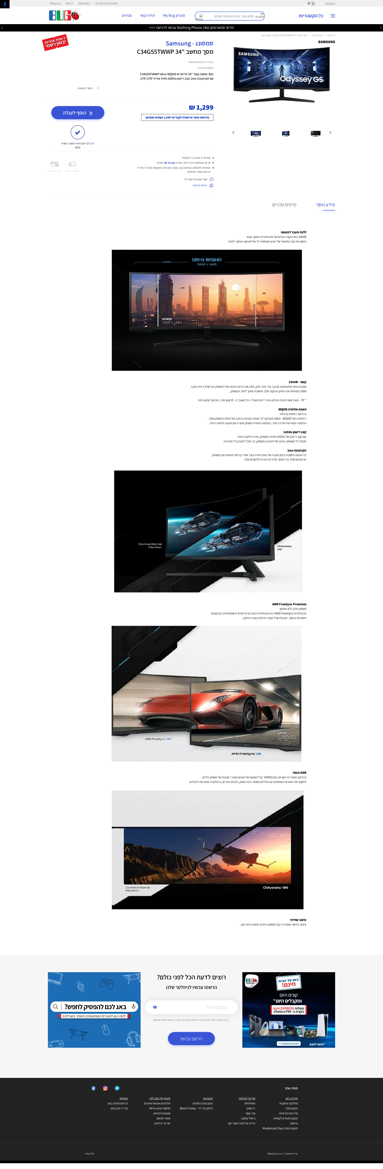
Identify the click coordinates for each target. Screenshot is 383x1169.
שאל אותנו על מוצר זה (196, 179)
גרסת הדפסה (200, 185)
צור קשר (250, 1113)
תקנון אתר (291, 1108)
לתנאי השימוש (160, 1020)
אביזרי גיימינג (162, 1123)
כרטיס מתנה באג (118, 1103)
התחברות (330, 3)
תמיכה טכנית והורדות (106, 3)
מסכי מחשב (317, 35)
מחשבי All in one (159, 1108)
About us (55, 3)
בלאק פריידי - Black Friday (196, 1108)
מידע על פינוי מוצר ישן (241, 1123)
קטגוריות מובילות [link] (159, 1098)
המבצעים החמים (203, 1103)
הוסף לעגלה (75, 112)
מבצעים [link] (208, 1098)
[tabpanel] (281, 85)
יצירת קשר (147, 15)
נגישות (294, 1123)
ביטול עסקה (84, 3)
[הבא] (233, 132)
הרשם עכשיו (191, 1038)
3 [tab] (285, 123)
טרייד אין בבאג (119, 1108)
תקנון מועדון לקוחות (285, 1118)
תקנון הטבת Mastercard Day (280, 1128)
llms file (89, 1153)
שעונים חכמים (161, 1113)
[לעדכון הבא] (2, 27)
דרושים (69, 3)
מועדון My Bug (174, 15)
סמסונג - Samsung (189, 43)
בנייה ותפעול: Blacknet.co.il (283, 1153)
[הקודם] (330, 132)
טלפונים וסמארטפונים (157, 1103)
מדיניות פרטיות (288, 1113)
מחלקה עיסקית (288, 1103)
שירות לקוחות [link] (247, 1098)
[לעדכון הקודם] (381, 27)
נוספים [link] (124, 1098)
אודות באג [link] (291, 1098)
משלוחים (250, 1103)
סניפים (127, 15)
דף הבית (331, 35)
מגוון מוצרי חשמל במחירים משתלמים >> (191, 27)
